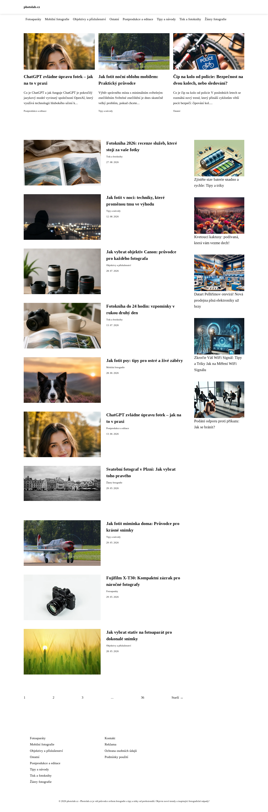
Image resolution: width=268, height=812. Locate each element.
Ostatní (114, 19)
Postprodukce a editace (138, 19)
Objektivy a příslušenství (89, 19)
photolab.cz (32, 7)
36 (142, 697)
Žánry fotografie (215, 19)
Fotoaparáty (33, 19)
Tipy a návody (166, 19)
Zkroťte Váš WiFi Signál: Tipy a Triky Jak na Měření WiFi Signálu (218, 363)
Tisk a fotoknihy (190, 19)
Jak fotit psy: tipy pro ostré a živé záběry (144, 360)
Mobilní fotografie (57, 19)
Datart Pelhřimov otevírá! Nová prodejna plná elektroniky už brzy (218, 300)
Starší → (177, 697)
